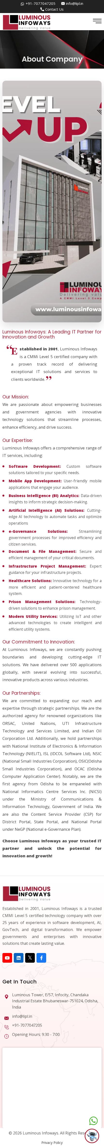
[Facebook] (41, 958)
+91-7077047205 (40, 3)
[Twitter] (30, 958)
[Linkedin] (18, 958)
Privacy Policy (52, 1142)
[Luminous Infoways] (26, 893)
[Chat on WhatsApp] (93, 1121)
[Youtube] (7, 958)
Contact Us (54, 9)
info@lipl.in (74, 3)
